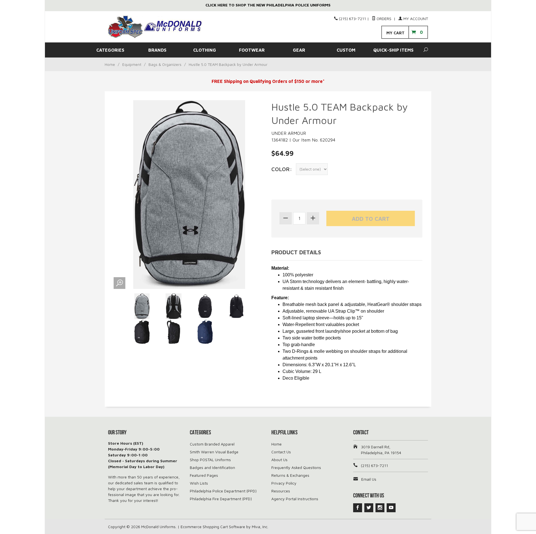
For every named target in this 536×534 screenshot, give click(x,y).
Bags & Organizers (165, 64)
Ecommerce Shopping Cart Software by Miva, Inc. (224, 526)
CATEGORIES (110, 49)
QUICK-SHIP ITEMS (393, 49)
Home (110, 64)
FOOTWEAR (252, 49)
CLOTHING (204, 49)
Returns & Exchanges (290, 475)
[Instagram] (379, 507)
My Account (415, 18)
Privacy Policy (283, 483)
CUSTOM (346, 49)
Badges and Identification (212, 467)
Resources (280, 490)
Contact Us (281, 451)
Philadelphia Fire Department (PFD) (221, 498)
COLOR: (281, 169)
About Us (279, 459)
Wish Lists (199, 483)
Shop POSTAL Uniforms (210, 459)
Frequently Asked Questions (296, 467)
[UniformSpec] (159, 27)
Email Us (368, 479)
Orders (384, 18)
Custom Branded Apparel (212, 444)
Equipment (131, 64)
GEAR (299, 49)
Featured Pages (204, 475)
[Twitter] (368, 507)
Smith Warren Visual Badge (214, 451)
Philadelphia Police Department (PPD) (223, 490)
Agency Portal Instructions (294, 498)
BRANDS (157, 49)
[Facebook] (357, 507)
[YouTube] (391, 507)
